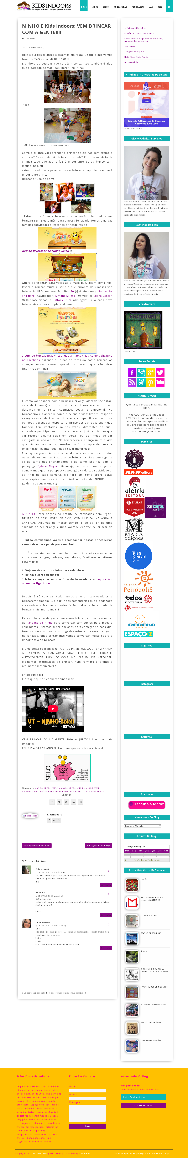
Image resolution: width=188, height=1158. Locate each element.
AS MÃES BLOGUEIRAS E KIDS (139, 33)
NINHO (78, 791)
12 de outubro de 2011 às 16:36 (51, 896)
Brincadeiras (120, 7)
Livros (95, 7)
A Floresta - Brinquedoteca (153, 1005)
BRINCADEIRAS (29, 791)
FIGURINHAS (54, 791)
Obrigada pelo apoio (134, 51)
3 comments (30, 39)
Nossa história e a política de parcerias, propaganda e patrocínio (143, 39)
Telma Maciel (42, 869)
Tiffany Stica (62, 300)
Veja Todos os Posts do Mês (147, 860)
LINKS (65, 791)
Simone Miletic (65, 295)
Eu (72, 291)
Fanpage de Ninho (40, 622)
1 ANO (38, 788)
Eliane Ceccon (103, 295)
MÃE (72, 791)
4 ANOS (62, 788)
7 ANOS (87, 788)
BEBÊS (95, 788)
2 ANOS (45, 788)
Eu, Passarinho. (131, 62)
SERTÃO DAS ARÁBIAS (151, 1023)
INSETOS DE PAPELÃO (151, 1041)
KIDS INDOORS (40, 1153)
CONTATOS (129, 46)
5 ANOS (70, 788)
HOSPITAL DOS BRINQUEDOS (154, 987)
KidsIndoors (54, 814)
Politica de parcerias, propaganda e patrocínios (138, 1153)
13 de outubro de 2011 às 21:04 (51, 925)
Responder (106, 885)
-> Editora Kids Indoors (135, 28)
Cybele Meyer (47, 466)
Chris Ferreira (43, 922)
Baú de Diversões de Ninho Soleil (45, 251)
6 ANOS (79, 788)
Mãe (151, 7)
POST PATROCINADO (93, 791)
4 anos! (144, 951)
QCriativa (86, 1153)
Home (84, 7)
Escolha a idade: (149, 803)
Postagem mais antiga (98, 845)
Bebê (160, 7)
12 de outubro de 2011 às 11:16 (50, 872)
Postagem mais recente (37, 845)
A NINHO (28, 514)
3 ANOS (54, 788)
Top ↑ (167, 1153)
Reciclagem (138, 7)
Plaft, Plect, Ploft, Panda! (136, 57)
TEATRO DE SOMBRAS (151, 933)
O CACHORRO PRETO (150, 915)
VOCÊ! (144, 880)
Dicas (106, 7)
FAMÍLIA (42, 791)
